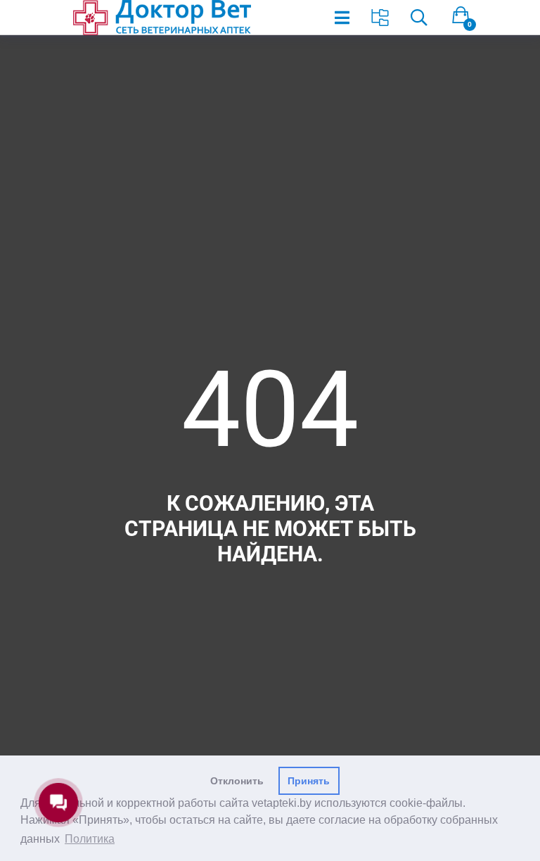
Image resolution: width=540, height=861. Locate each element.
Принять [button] (309, 780)
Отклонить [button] (237, 780)
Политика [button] (90, 839)
